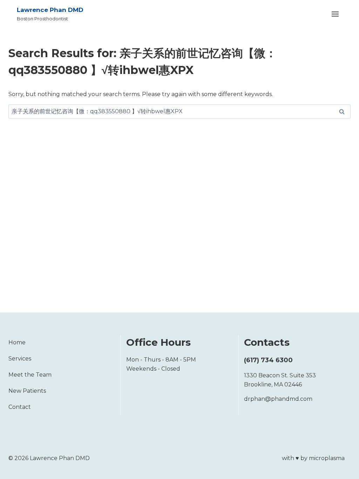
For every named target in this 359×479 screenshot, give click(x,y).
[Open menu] (335, 14)
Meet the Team (30, 374)
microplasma (327, 458)
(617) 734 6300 (268, 360)
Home (17, 342)
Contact (19, 407)
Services (19, 358)
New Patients (27, 390)
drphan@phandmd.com (278, 399)
